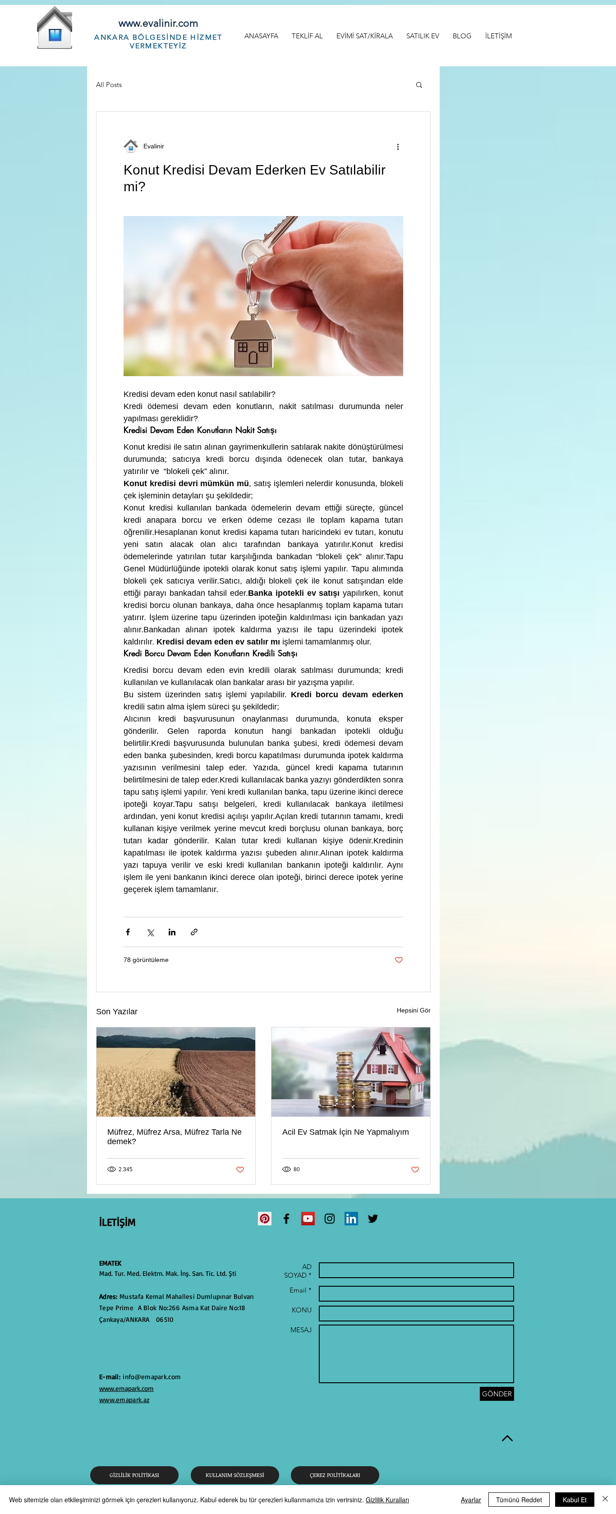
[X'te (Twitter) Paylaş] (150, 932)
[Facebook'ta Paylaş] (128, 932)
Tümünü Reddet (519, 1499)
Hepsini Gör (414, 1010)
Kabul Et (575, 1499)
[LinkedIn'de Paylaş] (172, 932)
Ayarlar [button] (471, 1499)
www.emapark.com (126, 1388)
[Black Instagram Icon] (329, 1218)
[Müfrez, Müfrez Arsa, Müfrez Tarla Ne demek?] (176, 1072)
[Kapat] (605, 1499)
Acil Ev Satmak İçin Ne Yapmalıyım (345, 1132)
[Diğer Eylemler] (397, 146)
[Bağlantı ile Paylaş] (194, 932)
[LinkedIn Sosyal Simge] (351, 1218)
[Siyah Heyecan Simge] (373, 1218)
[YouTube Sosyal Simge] (308, 1218)
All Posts (109, 84)
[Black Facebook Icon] (286, 1218)
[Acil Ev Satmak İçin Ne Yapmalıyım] (350, 1072)
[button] (419, 84)
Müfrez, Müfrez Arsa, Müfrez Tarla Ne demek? (174, 1136)
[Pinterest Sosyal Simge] (264, 1218)
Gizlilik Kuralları (387, 1499)
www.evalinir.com (158, 23)
